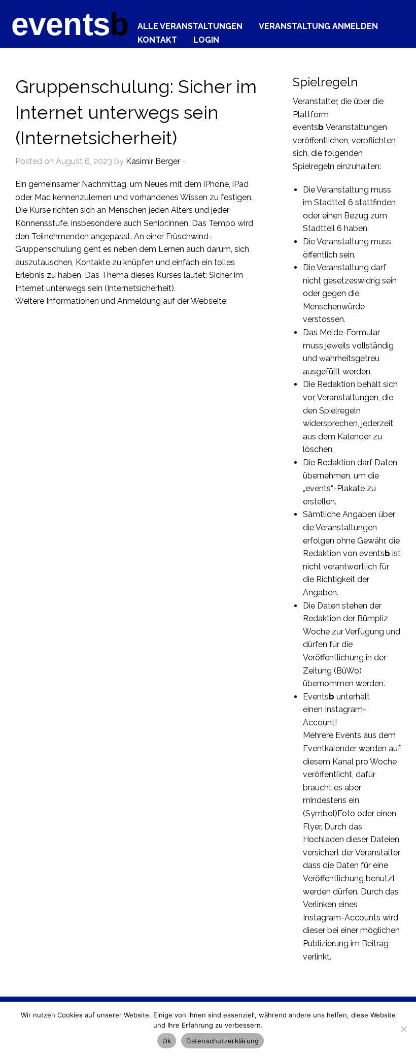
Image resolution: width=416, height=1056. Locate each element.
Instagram (344, 709)
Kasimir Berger (153, 161)
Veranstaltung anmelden (318, 25)
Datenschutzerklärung (222, 1041)
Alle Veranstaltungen (189, 25)
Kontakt (157, 39)
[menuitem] (190, 23)
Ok (166, 1041)
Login (206, 39)
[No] (403, 1029)
